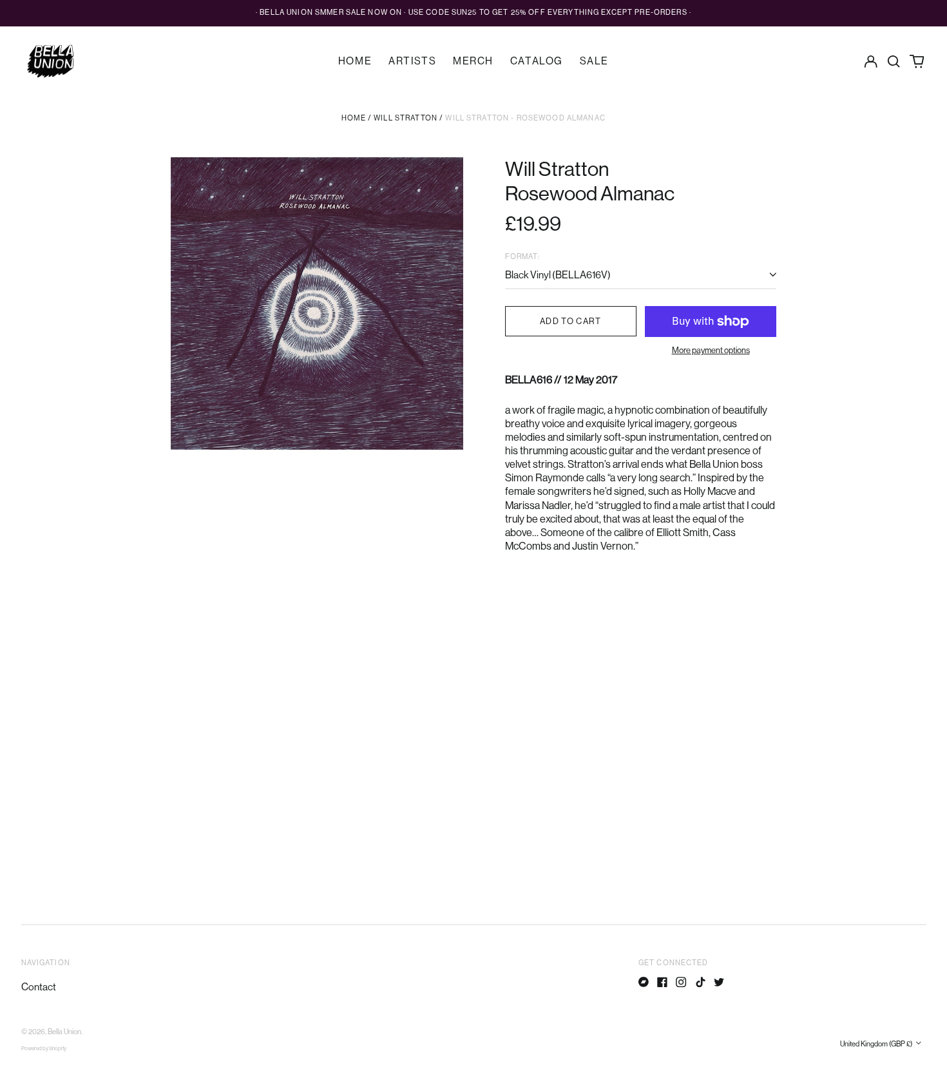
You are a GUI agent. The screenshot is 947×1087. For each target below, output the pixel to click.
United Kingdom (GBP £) (877, 1044)
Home (355, 61)
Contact (38, 987)
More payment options (711, 350)
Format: (522, 257)
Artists (412, 61)
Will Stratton (405, 118)
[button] (894, 61)
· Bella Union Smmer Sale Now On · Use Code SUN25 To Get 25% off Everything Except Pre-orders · (473, 12)
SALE (594, 61)
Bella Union (64, 1032)
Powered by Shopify (43, 1048)
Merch (473, 61)
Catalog (536, 61)
